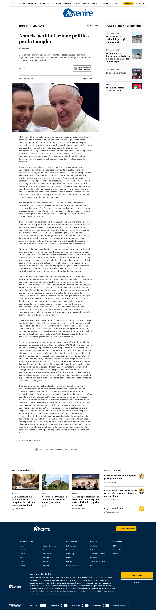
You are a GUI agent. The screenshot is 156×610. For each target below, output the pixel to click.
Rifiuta (137, 583)
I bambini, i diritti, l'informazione (115, 89)
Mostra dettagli (119, 605)
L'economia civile (72, 550)
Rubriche (46, 561)
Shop (91, 565)
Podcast (23, 565)
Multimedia (47, 565)
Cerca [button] (22, 3)
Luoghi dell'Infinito (73, 565)
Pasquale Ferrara (112, 512)
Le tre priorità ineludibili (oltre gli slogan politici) (116, 39)
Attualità (23, 550)
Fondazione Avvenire (97, 561)
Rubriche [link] (114, 3)
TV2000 (116, 554)
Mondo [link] (51, 3)
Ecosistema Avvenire (97, 554)
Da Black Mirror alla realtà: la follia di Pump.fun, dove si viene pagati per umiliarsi (24, 501)
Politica (22, 554)
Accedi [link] (141, 3)
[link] (128, 3)
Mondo (22, 558)
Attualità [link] (32, 3)
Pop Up (69, 561)
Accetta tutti (137, 575)
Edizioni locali (71, 546)
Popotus (69, 558)
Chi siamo (93, 546)
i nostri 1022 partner (43, 577)
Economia (46, 550)
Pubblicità (93, 558)
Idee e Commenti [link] (89, 3)
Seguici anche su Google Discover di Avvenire (58, 449)
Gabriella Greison (112, 500)
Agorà (22, 561)
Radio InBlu (117, 550)
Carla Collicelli (111, 482)
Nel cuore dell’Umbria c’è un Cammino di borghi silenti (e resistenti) (54, 500)
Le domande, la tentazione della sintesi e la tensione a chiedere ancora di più (118, 57)
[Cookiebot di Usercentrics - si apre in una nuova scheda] (15, 605)
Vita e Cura (47, 554)
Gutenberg (70, 554)
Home (22, 546)
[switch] (64, 605)
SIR (114, 546)
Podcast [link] (67, 3)
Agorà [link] (58, 3)
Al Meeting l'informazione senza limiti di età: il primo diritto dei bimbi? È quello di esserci (85, 501)
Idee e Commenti (49, 546)
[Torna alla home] (15, 25)
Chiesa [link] (77, 3)
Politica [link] (41, 3)
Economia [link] (104, 3)
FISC (115, 558)
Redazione (25, 49)
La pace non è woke (116, 73)
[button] (13, 3)
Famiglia (46, 558)
